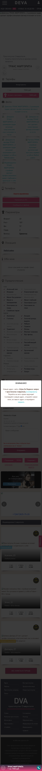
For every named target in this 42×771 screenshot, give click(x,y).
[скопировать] (31, 392)
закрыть (21, 402)
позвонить (39, 768)
